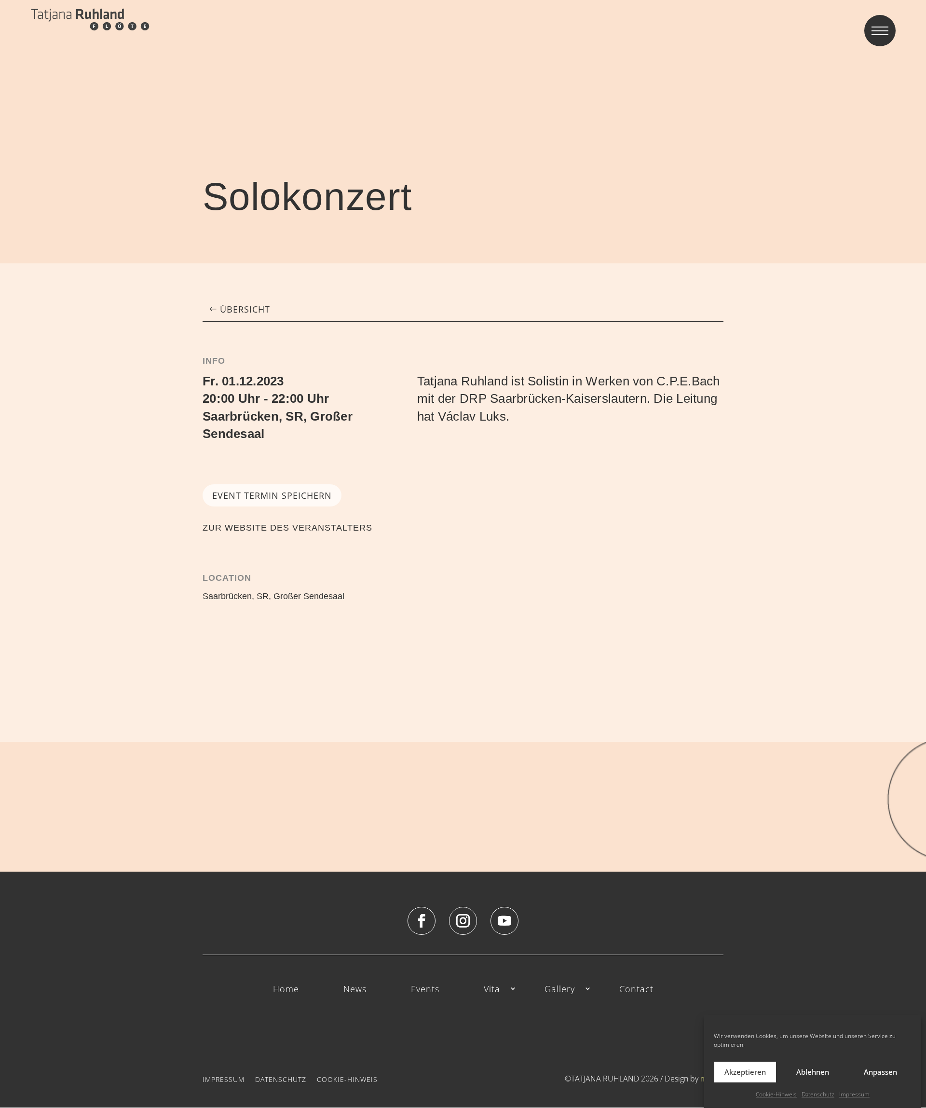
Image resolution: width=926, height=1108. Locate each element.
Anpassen (880, 1072)
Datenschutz (818, 1094)
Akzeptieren (745, 1072)
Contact (636, 990)
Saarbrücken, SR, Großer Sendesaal (273, 596)
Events (425, 990)
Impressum (854, 1094)
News (355, 990)
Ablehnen (812, 1072)
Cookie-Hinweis (776, 1094)
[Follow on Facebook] (422, 921)
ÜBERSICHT (245, 309)
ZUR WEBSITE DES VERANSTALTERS (287, 528)
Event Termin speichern (272, 495)
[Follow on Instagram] (463, 921)
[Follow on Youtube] (504, 921)
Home (286, 990)
